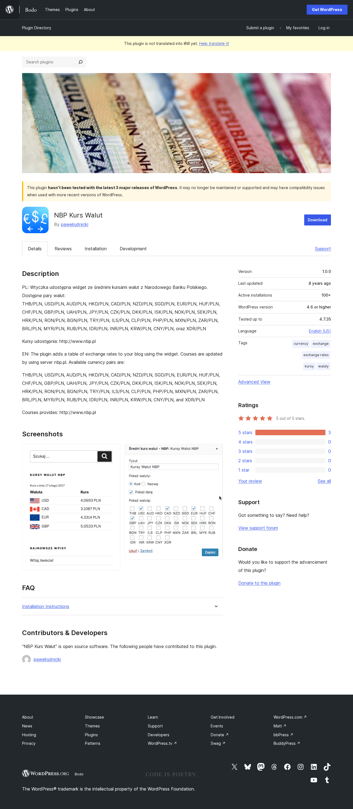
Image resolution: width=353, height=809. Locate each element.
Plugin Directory (36, 27)
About (27, 717)
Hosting (29, 734)
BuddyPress (287, 743)
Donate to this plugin (259, 583)
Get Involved (222, 717)
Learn (153, 717)
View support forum (258, 528)
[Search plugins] (80, 62)
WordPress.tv (162, 743)
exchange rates (316, 355)
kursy (309, 366)
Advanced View (254, 382)
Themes (92, 726)
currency (301, 344)
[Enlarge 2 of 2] (215, 451)
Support (323, 248)
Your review (250, 481)
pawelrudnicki (74, 224)
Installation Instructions (45, 606)
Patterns (92, 743)
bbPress (283, 734)
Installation (96, 248)
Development (133, 248)
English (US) (320, 331)
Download (317, 219)
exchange (321, 344)
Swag (218, 743)
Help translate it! (214, 43)
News (27, 726)
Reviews (63, 248)
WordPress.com (290, 717)
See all (324, 481)
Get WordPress (327, 9)
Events (217, 726)
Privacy (29, 743)
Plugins (91, 734)
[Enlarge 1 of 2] (113, 451)
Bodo (79, 774)
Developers (158, 734)
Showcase (94, 717)
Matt (280, 726)
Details (35, 248)
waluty (323, 366)
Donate (220, 734)
